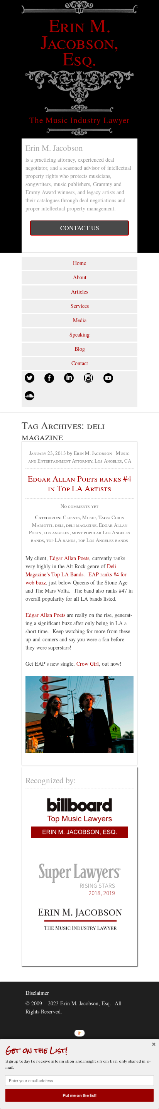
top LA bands (61, 540)
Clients (71, 517)
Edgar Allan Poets (69, 558)
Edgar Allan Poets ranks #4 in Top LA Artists (80, 483)
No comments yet (79, 505)
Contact (79, 363)
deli (59, 524)
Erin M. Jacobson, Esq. (79, 41)
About (79, 277)
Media (79, 320)
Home (79, 263)
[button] (79, 1050)
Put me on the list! (79, 1095)
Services (80, 305)
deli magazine (81, 524)
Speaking (79, 334)
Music (89, 517)
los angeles (56, 532)
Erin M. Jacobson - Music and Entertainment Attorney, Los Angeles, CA (79, 456)
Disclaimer (37, 992)
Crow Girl (87, 663)
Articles (79, 291)
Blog (79, 348)
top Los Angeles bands (103, 540)
